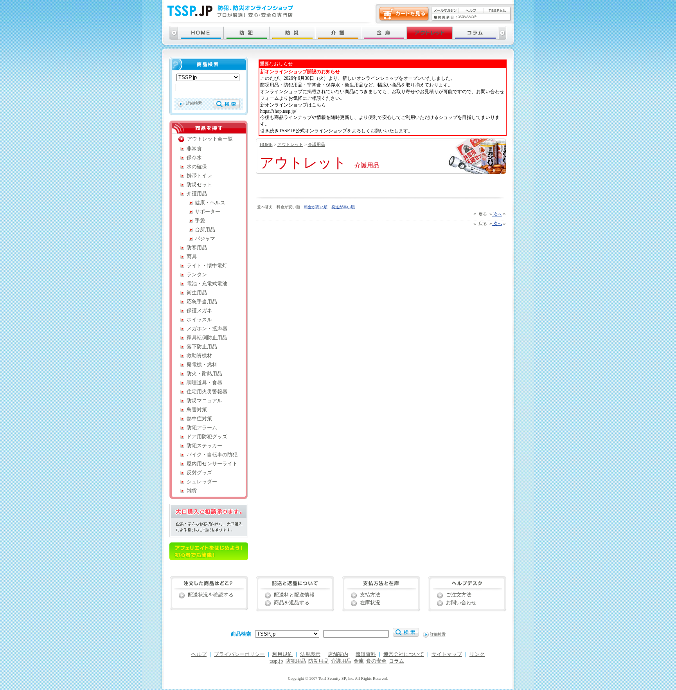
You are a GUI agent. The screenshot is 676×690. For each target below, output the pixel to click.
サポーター (207, 211)
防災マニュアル (204, 401)
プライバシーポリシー (239, 654)
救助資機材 (199, 356)
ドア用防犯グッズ (207, 437)
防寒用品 (197, 247)
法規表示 (310, 654)
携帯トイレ (199, 175)
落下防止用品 (202, 347)
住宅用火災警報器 (207, 392)
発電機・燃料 (202, 365)
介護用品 (316, 144)
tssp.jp (276, 661)
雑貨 (192, 491)
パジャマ (205, 238)
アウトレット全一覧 (210, 139)
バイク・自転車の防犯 (212, 455)
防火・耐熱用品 (204, 374)
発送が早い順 (343, 207)
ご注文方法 (458, 595)
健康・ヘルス (210, 202)
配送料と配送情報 (294, 595)
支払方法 (370, 595)
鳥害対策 (197, 410)
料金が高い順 (315, 207)
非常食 (194, 148)
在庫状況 (370, 602)
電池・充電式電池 (207, 283)
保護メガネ (199, 310)
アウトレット (290, 144)
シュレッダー (202, 482)
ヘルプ (199, 654)
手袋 (200, 220)
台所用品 (205, 229)
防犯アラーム (202, 428)
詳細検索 (194, 103)
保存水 (194, 157)
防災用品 (318, 661)
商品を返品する (291, 602)
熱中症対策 (199, 419)
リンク (477, 654)
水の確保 (197, 166)
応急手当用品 (202, 301)
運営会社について (403, 654)
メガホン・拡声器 (207, 328)
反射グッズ (199, 473)
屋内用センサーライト (212, 464)
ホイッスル (199, 319)
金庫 (359, 661)
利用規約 (282, 654)
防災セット (199, 184)
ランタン (197, 274)
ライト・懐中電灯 (207, 265)
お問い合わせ (461, 602)
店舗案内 (338, 654)
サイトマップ (446, 654)
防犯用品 (296, 661)
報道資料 (366, 654)
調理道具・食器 (204, 383)
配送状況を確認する (211, 595)
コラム (396, 661)
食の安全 (376, 661)
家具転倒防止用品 (207, 337)
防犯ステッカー (204, 446)
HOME (266, 144)
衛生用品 (197, 292)
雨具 (192, 256)
